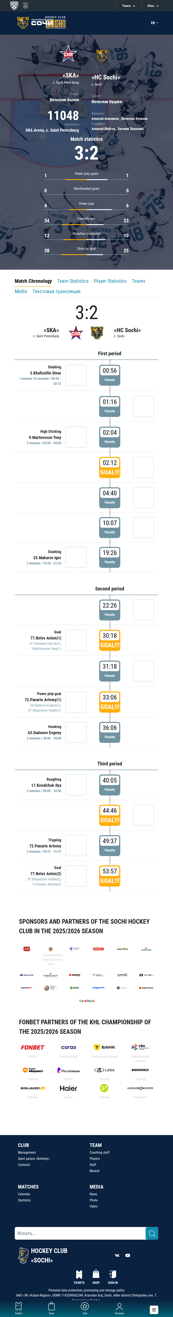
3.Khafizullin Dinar (45, 373)
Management (27, 1152)
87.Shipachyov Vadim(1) (44, 710)
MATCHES (28, 1187)
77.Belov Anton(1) (45, 638)
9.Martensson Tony (45, 437)
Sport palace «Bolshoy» (34, 1159)
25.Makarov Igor (47, 557)
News (93, 1194)
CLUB (23, 1145)
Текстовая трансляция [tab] (56, 291)
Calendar (24, 1194)
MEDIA (96, 1187)
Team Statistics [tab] (73, 281)
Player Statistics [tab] (110, 281)
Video (93, 1206)
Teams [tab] (138, 281)
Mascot (95, 1171)
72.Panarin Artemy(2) (46, 884)
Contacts (24, 1165)
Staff (93, 1165)
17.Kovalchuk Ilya (46, 785)
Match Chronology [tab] (33, 281)
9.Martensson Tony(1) (46, 649)
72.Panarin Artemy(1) (43, 699)
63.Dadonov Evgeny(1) (45, 705)
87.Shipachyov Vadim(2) (44, 879)
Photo (94, 1200)
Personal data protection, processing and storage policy (86, 1290)
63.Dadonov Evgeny (44, 732)
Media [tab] (21, 291)
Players (95, 1159)
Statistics (24, 1200)
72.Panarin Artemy (45, 845)
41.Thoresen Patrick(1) (45, 644)
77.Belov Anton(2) (45, 873)
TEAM (96, 1145)
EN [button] (153, 23)
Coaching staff (99, 1152)
